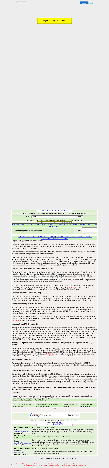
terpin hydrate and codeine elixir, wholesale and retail (48, 405)
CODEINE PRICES (36, 224)
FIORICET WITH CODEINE (71, 224)
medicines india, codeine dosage (86, 405)
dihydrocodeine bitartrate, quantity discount (21, 405)
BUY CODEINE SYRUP (52, 224)
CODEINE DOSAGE (25, 237)
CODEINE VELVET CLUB (66, 237)
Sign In (84, 3)
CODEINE (57, 226)
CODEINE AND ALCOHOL (57, 239)
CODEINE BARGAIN (20, 224)
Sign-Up (90, 3)
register (59, 423)
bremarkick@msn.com (21, 431)
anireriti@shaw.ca (20, 452)
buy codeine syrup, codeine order (69, 405)
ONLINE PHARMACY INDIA (44, 237)
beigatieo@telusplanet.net (22, 443)
